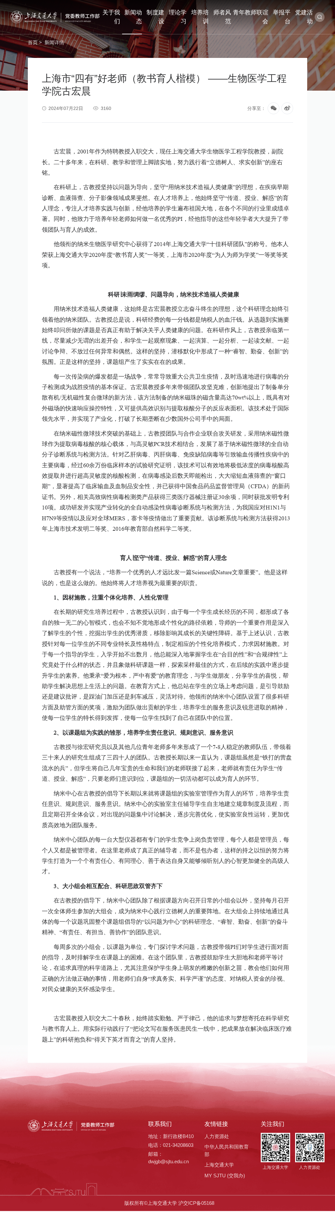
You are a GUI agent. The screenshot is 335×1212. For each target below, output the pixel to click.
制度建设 (155, 17)
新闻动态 (133, 17)
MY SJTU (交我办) (224, 1175)
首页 (33, 42)
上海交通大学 (219, 1164)
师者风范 (222, 17)
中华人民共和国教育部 (226, 1150)
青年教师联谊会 (250, 17)
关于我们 (111, 17)
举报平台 (282, 17)
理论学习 (177, 17)
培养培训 (200, 17)
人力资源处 (216, 1136)
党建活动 (304, 17)
